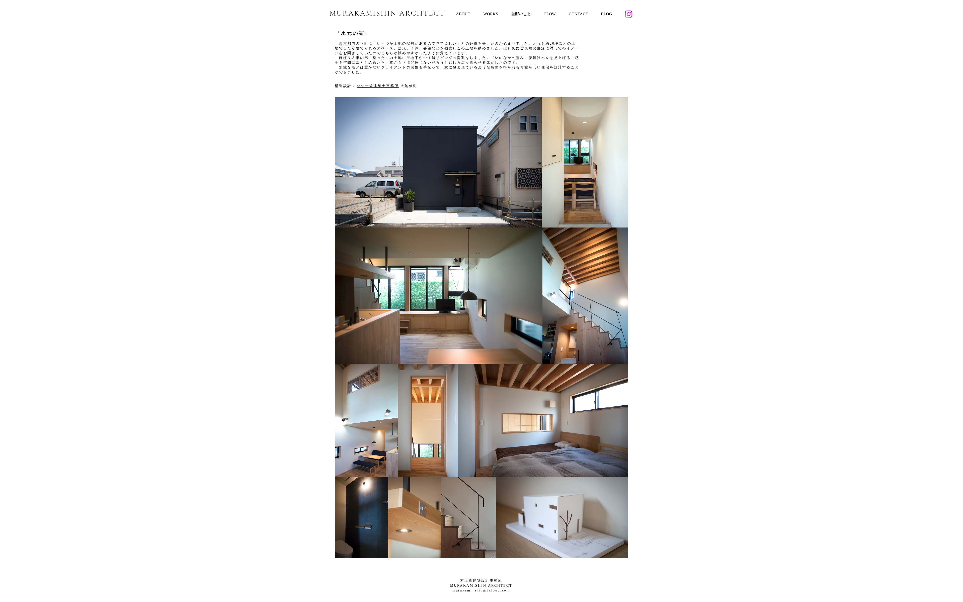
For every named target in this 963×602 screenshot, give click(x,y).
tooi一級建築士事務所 (378, 86)
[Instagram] (628, 14)
